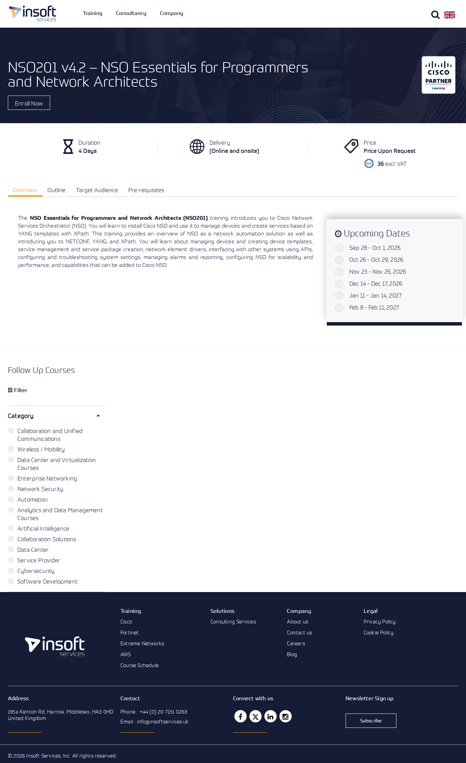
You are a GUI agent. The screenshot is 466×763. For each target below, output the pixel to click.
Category (21, 415)
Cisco (126, 621)
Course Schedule (139, 665)
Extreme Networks (142, 643)
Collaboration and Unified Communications (50, 434)
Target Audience (97, 189)
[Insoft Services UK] (32, 13)
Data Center (33, 549)
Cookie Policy (379, 632)
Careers (296, 643)
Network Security (40, 488)
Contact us (299, 632)
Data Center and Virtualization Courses (56, 463)
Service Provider (38, 560)
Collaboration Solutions (46, 539)
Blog (292, 654)
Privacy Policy (380, 621)
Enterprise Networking (47, 478)
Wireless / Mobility (41, 449)
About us (297, 621)
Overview (25, 189)
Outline (56, 189)
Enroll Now (29, 103)
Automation (32, 499)
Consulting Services (233, 621)
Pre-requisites (146, 189)
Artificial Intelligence (43, 528)
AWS (125, 654)
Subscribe (371, 720)
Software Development (47, 581)
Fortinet (129, 632)
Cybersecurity (36, 570)
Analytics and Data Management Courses (60, 513)
